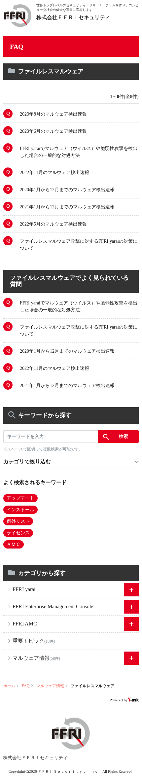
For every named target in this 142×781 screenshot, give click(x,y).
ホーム (9, 686)
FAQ (26, 686)
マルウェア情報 (50, 686)
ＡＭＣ (13, 544)
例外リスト (18, 521)
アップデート (20, 498)
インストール (20, 509)
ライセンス (18, 532)
